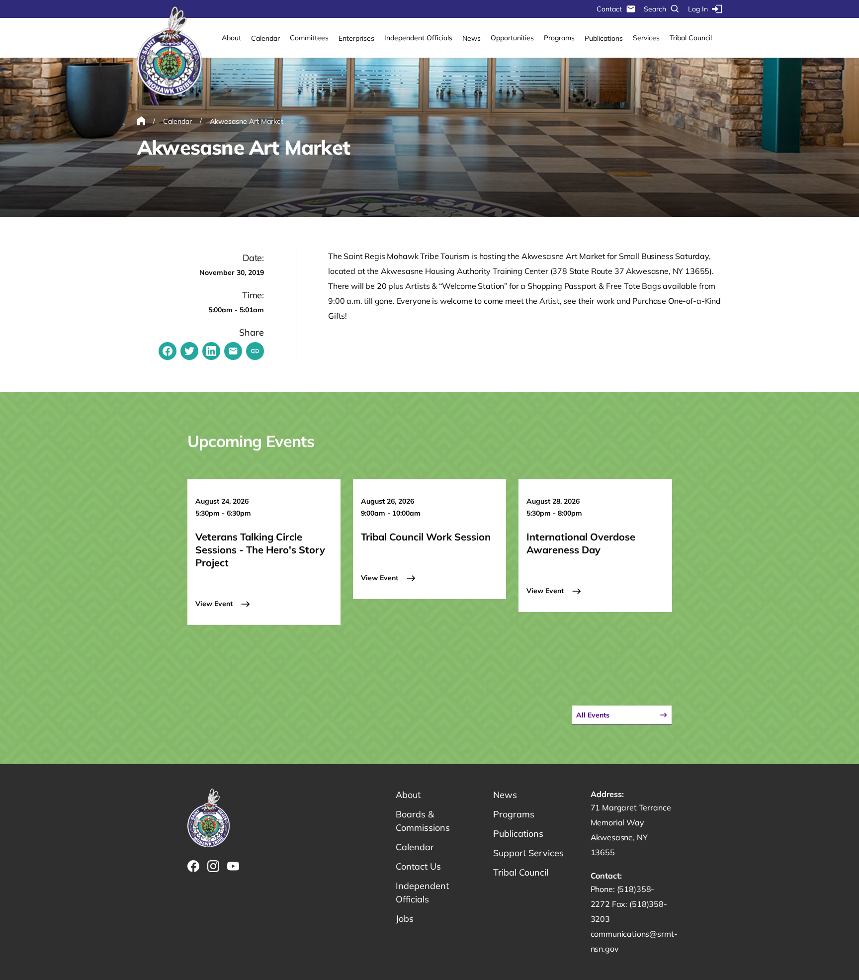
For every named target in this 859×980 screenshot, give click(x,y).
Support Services (528, 853)
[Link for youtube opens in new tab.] (233, 866)
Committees (309, 37)
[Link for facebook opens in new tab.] (193, 866)
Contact (609, 8)
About (231, 37)
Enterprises (356, 38)
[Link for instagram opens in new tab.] (213, 866)
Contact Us (418, 866)
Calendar (265, 38)
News (471, 38)
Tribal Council (691, 37)
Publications (604, 38)
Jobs (405, 918)
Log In (698, 8)
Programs (559, 37)
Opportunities (512, 37)
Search (655, 8)
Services (646, 37)
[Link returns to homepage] (169, 51)
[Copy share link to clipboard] (255, 351)
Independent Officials (418, 37)
